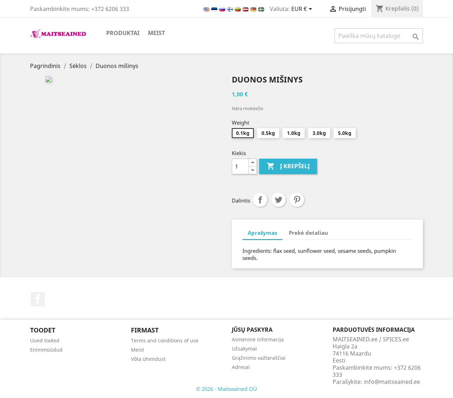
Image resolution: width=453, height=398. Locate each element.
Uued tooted (44, 340)
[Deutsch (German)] (254, 9)
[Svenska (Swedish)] (261, 9)
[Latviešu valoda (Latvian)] (246, 9)
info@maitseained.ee (392, 382)
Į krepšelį (288, 166)
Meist (156, 33)
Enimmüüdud (46, 349)
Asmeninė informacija (258, 339)
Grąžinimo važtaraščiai (259, 357)
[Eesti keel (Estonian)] (215, 9)
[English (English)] (207, 9)
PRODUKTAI (122, 33)
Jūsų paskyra (252, 330)
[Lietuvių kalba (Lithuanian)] (238, 9)
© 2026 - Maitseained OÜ (226, 388)
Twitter (278, 200)
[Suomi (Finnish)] (231, 9)
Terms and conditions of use (165, 340)
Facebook (38, 299)
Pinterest (297, 200)
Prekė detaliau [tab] (308, 232)
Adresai (241, 367)
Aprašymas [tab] (262, 232)
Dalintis (260, 200)
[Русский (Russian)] (223, 9)
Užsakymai (244, 348)
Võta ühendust (148, 359)
